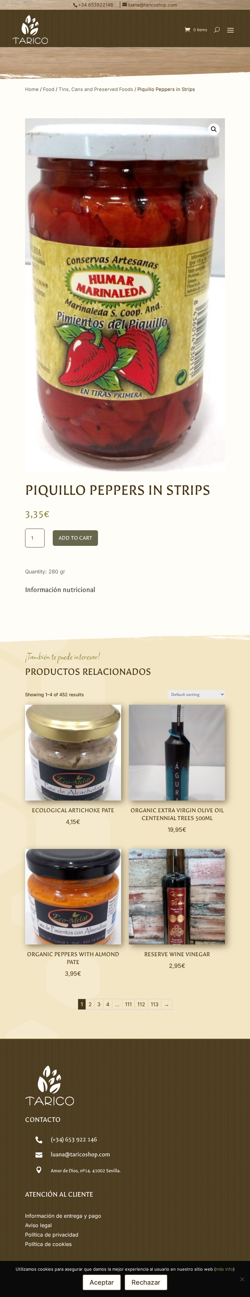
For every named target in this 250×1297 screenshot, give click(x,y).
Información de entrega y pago (63, 1216)
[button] (230, 30)
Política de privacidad (51, 1234)
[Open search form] (217, 29)
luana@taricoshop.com (80, 1154)
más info (224, 1269)
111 (128, 1004)
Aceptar (102, 1282)
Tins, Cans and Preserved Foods (96, 89)
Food (48, 89)
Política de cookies (48, 1244)
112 (141, 1004)
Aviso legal (38, 1225)
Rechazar (146, 1282)
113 (155, 1004)
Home (32, 89)
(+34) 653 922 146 (74, 1139)
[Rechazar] (242, 1279)
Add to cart (75, 538)
